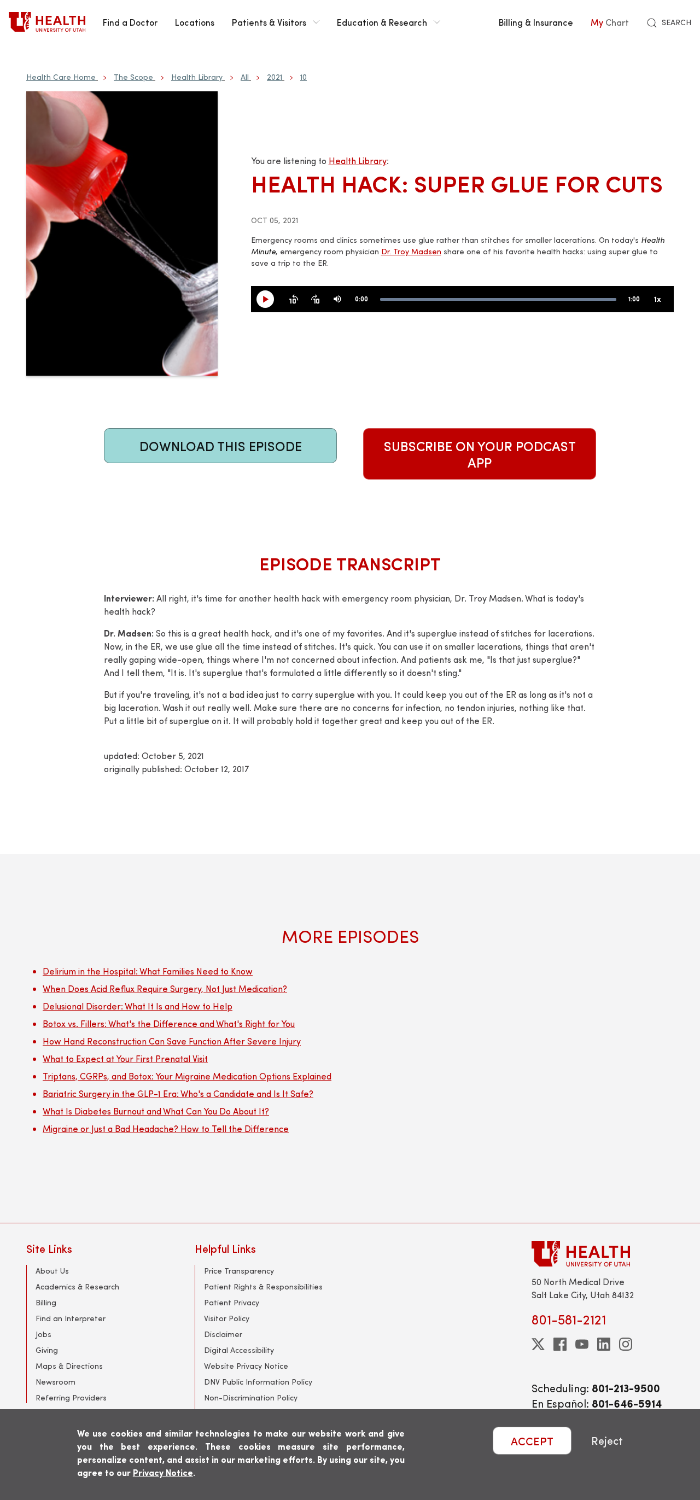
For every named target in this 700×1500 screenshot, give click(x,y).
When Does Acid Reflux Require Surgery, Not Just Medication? (165, 988)
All (245, 77)
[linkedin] (603, 1344)
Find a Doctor (130, 22)
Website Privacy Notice (246, 1366)
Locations (194, 22)
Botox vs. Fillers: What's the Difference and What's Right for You (169, 1023)
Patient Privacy (231, 1302)
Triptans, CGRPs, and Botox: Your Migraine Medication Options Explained (187, 1076)
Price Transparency (239, 1270)
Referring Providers (71, 1397)
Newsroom (55, 1381)
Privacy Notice (163, 1472)
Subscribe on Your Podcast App (480, 454)
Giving (47, 1350)
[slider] (498, 299)
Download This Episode (220, 445)
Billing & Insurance (536, 22)
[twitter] (538, 1344)
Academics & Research (77, 1286)
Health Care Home (61, 77)
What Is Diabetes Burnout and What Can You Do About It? (156, 1111)
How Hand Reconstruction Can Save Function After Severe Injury (172, 1041)
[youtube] (581, 1344)
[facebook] (560, 1344)
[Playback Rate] (657, 299)
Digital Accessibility (239, 1350)
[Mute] (337, 299)
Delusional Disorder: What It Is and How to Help (137, 1006)
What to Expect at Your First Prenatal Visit (125, 1058)
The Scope (133, 77)
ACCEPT (532, 1440)
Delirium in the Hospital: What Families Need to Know (148, 971)
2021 (274, 77)
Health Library (197, 77)
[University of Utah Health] (47, 22)
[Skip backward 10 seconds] (294, 299)
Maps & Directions (69, 1366)
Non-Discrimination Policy (251, 1397)
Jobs (43, 1334)
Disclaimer (223, 1334)
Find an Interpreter (71, 1318)
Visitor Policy (226, 1318)
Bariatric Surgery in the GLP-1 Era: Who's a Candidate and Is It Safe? (178, 1093)
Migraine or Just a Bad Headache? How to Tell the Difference (166, 1128)
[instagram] (625, 1344)
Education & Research (382, 22)
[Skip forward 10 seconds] (315, 299)
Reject (607, 1440)
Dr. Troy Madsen (411, 251)
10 (303, 77)
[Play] (269, 299)
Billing (46, 1302)
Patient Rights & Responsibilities (263, 1286)
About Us (52, 1270)
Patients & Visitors (269, 22)
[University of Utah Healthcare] (603, 1253)
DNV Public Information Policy (258, 1381)
